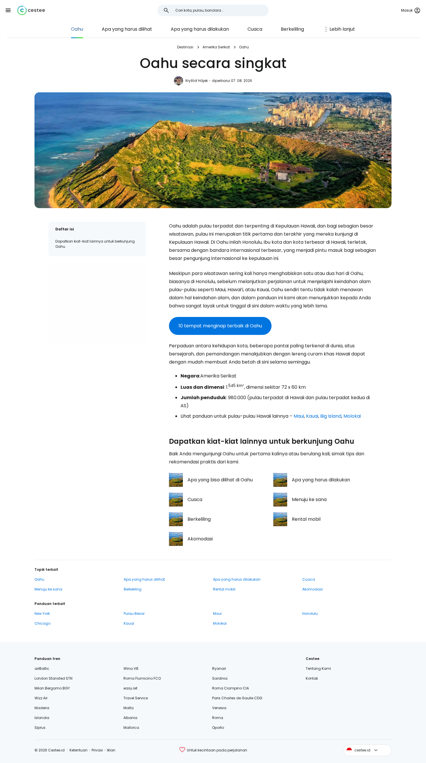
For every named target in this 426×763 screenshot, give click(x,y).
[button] (8, 10)
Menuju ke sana (48, 589)
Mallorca (131, 727)
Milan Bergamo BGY (52, 688)
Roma (217, 717)
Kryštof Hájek (196, 80)
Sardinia (219, 678)
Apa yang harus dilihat (127, 29)
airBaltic (41, 668)
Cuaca (254, 29)
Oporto (218, 727)
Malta (128, 707)
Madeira (41, 707)
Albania (130, 717)
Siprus (39, 727)
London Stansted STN (53, 678)
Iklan (111, 750)
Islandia (41, 717)
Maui (299, 416)
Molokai (352, 416)
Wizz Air (41, 698)
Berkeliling (292, 29)
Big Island (330, 416)
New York (42, 613)
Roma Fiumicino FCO (142, 678)
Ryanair (219, 668)
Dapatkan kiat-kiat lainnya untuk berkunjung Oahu (95, 244)
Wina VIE (131, 668)
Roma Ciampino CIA (230, 688)
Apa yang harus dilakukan (200, 29)
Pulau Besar (134, 613)
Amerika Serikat (216, 47)
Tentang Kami (318, 668)
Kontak (312, 678)
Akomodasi (312, 589)
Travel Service (135, 698)
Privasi (97, 750)
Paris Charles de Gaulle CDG (237, 698)
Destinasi (185, 47)
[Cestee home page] (31, 10)
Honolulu (310, 613)
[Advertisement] (97, 303)
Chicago (42, 623)
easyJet (130, 688)
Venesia (219, 707)
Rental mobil (224, 589)
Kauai (312, 416)
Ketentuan (79, 750)
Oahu (77, 29)
